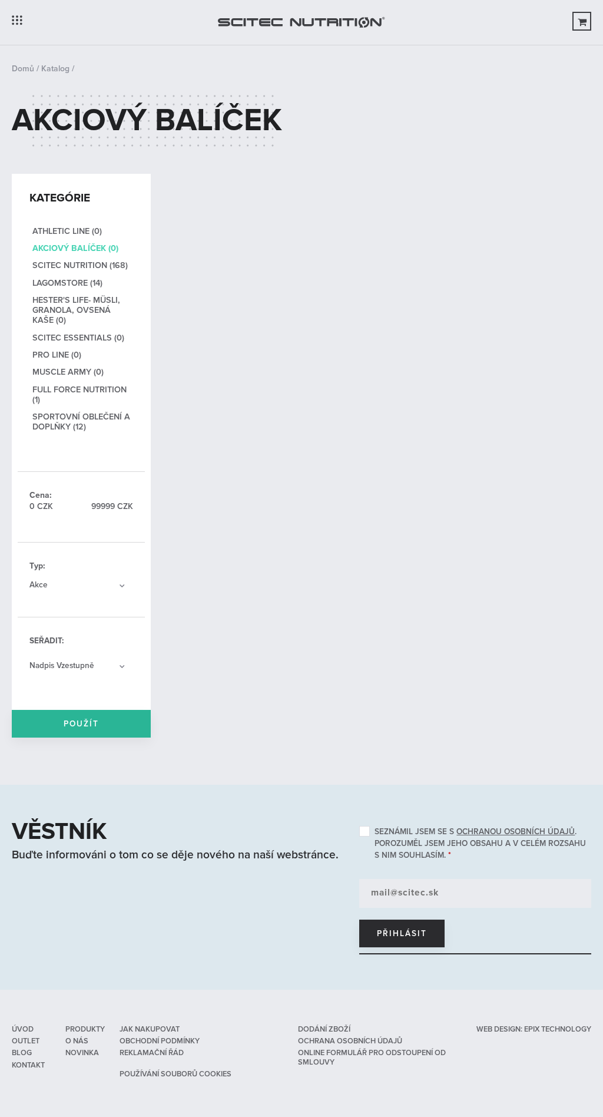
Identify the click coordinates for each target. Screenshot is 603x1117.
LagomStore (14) (67, 283)
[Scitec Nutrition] (301, 22)
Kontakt (28, 1065)
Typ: (37, 566)
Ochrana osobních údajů (350, 1041)
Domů (23, 69)
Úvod (23, 1029)
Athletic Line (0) (67, 231)
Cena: (40, 495)
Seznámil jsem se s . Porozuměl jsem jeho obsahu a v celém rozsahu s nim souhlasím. (480, 843)
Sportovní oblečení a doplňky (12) (81, 422)
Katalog (55, 69)
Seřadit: (46, 641)
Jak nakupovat (150, 1029)
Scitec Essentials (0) (78, 338)
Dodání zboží (324, 1029)
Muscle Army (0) (68, 372)
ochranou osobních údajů (515, 832)
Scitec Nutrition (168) (80, 265)
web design (498, 1029)
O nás (76, 1041)
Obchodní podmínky (160, 1041)
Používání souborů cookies (175, 1074)
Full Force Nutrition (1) (79, 395)
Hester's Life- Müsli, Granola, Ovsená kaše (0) (76, 310)
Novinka (82, 1052)
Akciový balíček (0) (75, 248)
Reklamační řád (152, 1052)
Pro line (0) (56, 355)
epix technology (557, 1029)
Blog (22, 1052)
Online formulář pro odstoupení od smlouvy (372, 1057)
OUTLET (25, 1041)
